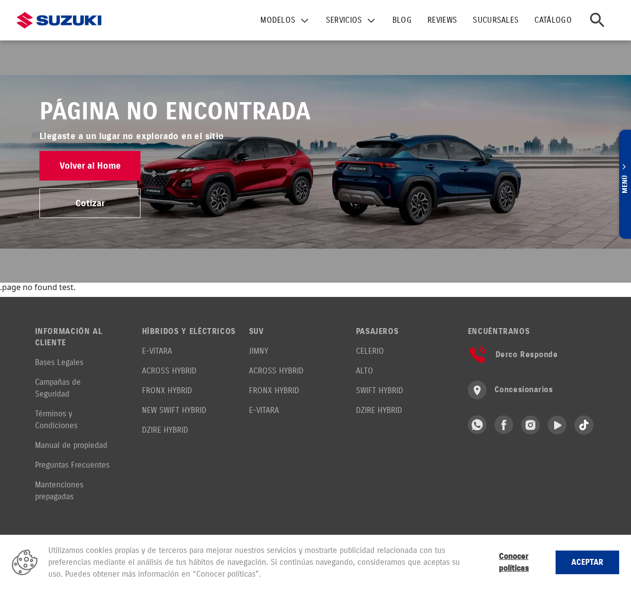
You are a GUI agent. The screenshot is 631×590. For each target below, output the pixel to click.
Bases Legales (59, 362)
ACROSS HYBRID (169, 370)
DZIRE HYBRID (165, 430)
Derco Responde (526, 354)
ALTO (364, 370)
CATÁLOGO (553, 20)
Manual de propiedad (71, 445)
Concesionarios (523, 389)
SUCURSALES (496, 20)
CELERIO (370, 351)
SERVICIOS (344, 20)
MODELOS (277, 20)
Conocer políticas (514, 562)
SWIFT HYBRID (379, 390)
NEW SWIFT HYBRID (174, 410)
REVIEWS (442, 20)
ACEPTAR (587, 562)
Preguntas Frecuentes (72, 465)
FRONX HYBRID (167, 390)
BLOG (402, 20)
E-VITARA (157, 351)
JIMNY (258, 351)
